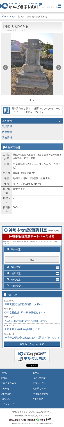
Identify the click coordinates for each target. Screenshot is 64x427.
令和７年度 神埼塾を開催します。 (23, 329)
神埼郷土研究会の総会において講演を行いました (31, 337)
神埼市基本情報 (40, 394)
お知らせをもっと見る (32, 344)
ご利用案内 (6, 394)
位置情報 (31, 132)
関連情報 (31, 138)
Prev (5, 67)
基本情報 (31, 121)
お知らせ (5, 388)
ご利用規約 (38, 399)
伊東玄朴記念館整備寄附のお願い (23, 304)
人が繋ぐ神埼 (39, 388)
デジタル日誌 (39, 383)
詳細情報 (31, 127)
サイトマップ (7, 404)
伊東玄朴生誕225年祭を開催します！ (25, 312)
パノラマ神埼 (39, 378)
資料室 (16, 16)
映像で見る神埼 (8, 383)
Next (58, 67)
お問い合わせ (7, 399)
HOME (7, 16)
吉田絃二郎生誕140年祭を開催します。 (26, 321)
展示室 (36, 372)
